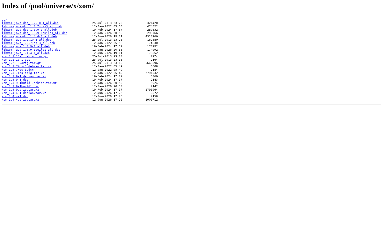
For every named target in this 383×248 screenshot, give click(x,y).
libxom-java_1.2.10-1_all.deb (26, 39)
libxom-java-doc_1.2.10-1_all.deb (30, 23)
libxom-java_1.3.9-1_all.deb (26, 46)
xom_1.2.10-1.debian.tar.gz (25, 56)
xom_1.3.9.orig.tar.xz (20, 89)
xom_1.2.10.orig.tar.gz (21, 63)
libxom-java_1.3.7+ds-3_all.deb (28, 43)
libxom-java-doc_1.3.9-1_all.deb (29, 29)
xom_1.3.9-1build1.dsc (20, 86)
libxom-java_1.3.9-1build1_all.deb (31, 49)
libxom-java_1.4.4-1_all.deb (26, 53)
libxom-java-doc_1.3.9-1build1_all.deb (34, 33)
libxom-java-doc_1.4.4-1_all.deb (29, 36)
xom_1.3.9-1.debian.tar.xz (24, 76)
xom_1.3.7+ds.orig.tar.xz (23, 73)
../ (4, 19)
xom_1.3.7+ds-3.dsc (18, 69)
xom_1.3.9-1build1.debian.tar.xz (29, 83)
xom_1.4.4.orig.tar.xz (20, 99)
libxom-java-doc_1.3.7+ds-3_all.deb (32, 26)
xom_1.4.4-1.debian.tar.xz (24, 93)
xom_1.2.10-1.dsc (16, 59)
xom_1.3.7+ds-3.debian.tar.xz (26, 66)
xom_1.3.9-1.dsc (15, 79)
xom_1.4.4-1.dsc (15, 96)
